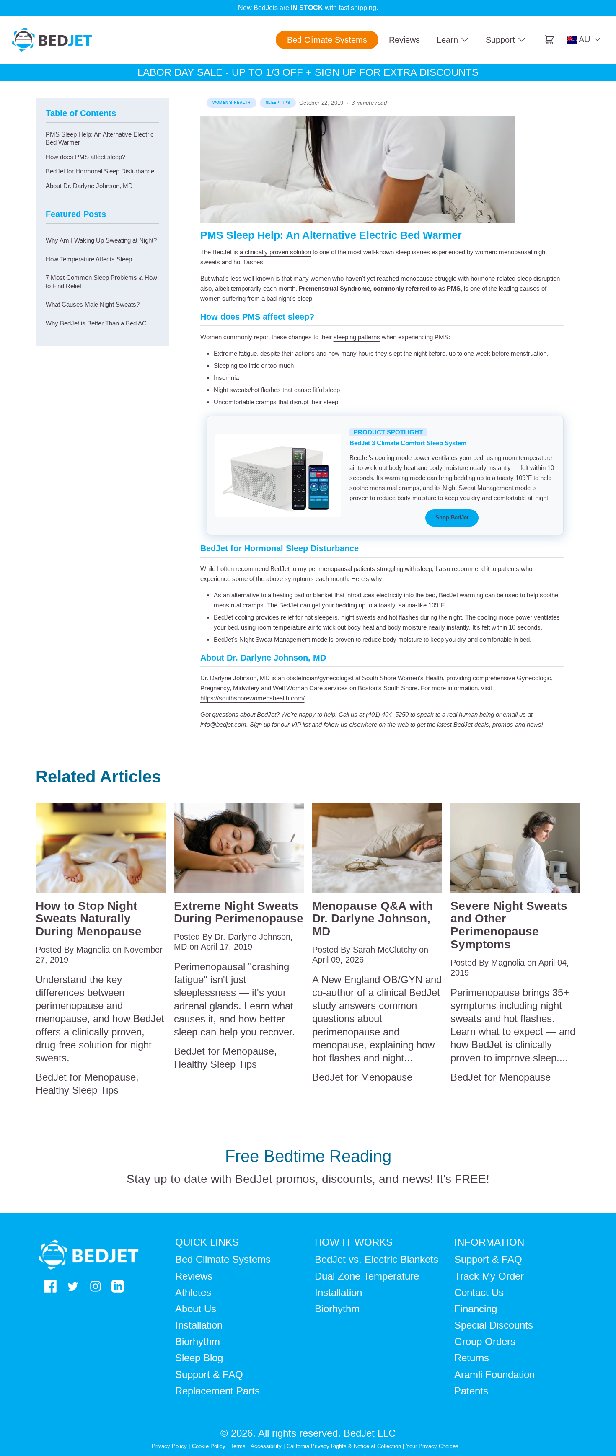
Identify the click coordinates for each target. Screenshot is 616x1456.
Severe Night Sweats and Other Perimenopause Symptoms (508, 925)
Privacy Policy (169, 1446)
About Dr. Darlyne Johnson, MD (89, 185)
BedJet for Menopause (86, 1077)
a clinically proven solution (275, 252)
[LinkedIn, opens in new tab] (117, 1286)
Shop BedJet (451, 518)
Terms (238, 1446)
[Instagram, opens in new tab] (95, 1286)
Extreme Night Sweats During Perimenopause (238, 912)
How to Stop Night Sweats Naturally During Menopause (89, 919)
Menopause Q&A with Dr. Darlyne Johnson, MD (372, 919)
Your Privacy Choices (432, 1446)
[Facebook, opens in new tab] (50, 1286)
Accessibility (266, 1446)
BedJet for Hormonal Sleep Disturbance (100, 171)
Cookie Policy (208, 1446)
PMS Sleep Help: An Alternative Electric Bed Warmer (100, 138)
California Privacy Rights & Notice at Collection (345, 1446)
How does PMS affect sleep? (85, 156)
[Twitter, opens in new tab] (73, 1286)
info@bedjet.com (223, 724)
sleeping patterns (357, 337)
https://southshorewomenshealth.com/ (252, 698)
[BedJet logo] (52, 40)
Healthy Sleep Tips (77, 1090)
